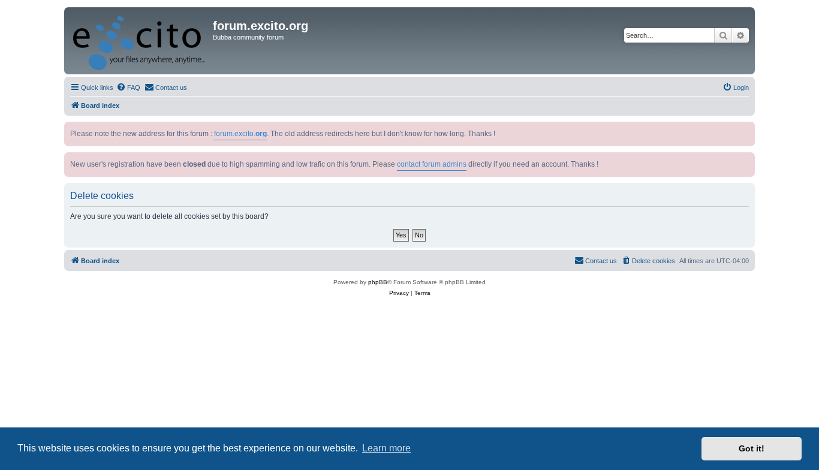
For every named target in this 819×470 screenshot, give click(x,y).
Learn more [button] (386, 448)
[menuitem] (128, 87)
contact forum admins (431, 164)
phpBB (377, 282)
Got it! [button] (751, 448)
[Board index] (140, 40)
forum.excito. (240, 133)
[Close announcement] (747, 128)
